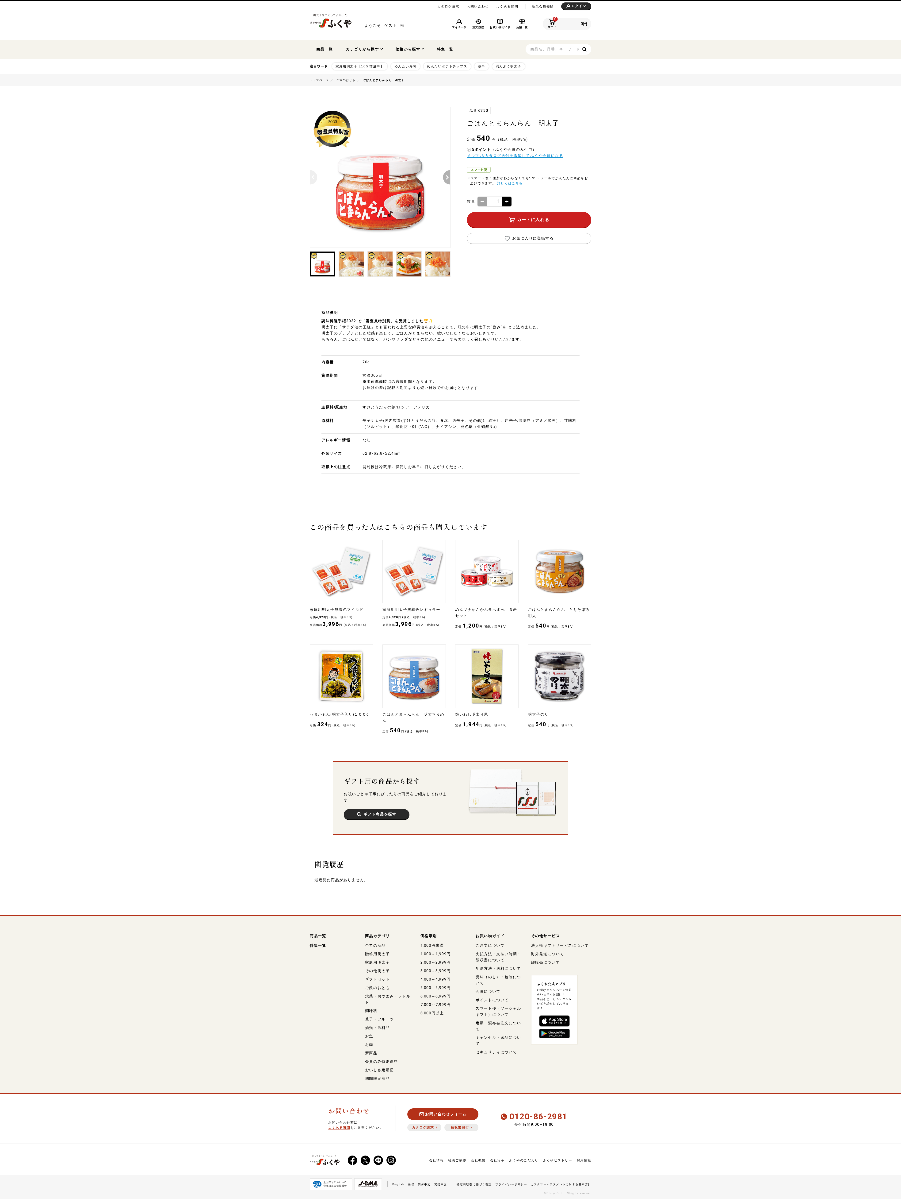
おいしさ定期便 (379, 1070)
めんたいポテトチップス (447, 66)
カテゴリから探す (363, 49)
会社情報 (436, 1160)
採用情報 (584, 1160)
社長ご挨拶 (457, 1160)
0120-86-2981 (538, 1117)
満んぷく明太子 (508, 66)
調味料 (371, 1011)
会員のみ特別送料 (381, 1061)
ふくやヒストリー (557, 1160)
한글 (411, 1184)
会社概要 (478, 1160)
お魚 (369, 1036)
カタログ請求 (448, 6)
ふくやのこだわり (523, 1160)
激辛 (481, 66)
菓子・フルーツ (379, 1019)
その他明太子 (377, 971)
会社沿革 (497, 1160)
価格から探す (409, 49)
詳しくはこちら (510, 183)
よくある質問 (507, 6)
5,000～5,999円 (435, 988)
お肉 (369, 1044)
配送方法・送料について (498, 968)
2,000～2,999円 (435, 962)
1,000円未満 (432, 945)
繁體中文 (440, 1184)
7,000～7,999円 (435, 1004)
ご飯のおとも (345, 80)
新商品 (371, 1053)
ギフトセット (377, 979)
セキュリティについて (496, 1052)
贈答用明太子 (377, 954)
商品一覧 (324, 49)
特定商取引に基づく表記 (474, 1184)
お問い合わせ (478, 6)
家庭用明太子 (377, 962)
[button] (310, 177)
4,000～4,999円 (435, 979)
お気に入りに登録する (533, 238)
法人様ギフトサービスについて (560, 945)
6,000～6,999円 (435, 996)
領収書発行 (460, 1127)
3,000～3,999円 (435, 971)
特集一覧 (445, 49)
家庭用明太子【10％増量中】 (360, 66)
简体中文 (424, 1184)
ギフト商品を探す (380, 814)
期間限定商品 (377, 1078)
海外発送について (547, 954)
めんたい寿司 (405, 66)
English (398, 1184)
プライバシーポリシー (511, 1184)
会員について (488, 991)
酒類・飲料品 (377, 1027)
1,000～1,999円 (435, 954)
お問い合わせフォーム (445, 1114)
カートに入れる (533, 219)
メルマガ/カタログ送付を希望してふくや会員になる (515, 156)
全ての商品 (375, 945)
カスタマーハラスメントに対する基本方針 (561, 1184)
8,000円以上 (432, 1013)
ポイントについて (492, 1000)
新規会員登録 (543, 6)
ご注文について (490, 945)
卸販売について (545, 962)
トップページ (319, 80)
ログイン (579, 6)
